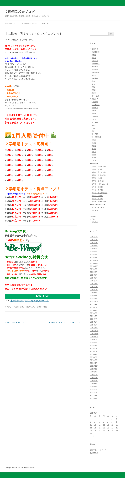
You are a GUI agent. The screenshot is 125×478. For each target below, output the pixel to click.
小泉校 (94, 131)
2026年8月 (94, 237)
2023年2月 (94, 360)
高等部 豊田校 (97, 199)
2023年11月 (94, 334)
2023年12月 (94, 331)
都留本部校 (95, 52)
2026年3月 (94, 251)
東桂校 (94, 55)
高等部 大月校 (97, 169)
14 (108, 425)
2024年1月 (94, 328)
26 (99, 431)
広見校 (94, 119)
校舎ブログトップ (11, 23)
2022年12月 (94, 366)
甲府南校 (95, 78)
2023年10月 (94, 337)
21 (108, 428)
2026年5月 (94, 246)
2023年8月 (94, 342)
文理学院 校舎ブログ (20, 12)
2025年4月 (94, 284)
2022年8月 (94, 378)
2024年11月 (94, 298)
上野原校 (95, 61)
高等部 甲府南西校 (99, 175)
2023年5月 (94, 351)
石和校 (94, 90)
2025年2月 (94, 290)
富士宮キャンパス (98, 207)
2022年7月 (94, 381)
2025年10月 (94, 266)
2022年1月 (94, 398)
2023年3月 (94, 357)
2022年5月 (94, 386)
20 (104, 428)
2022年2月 (94, 395)
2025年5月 (94, 281)
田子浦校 (95, 116)
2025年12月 (94, 260)
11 (95, 425)
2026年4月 (94, 249)
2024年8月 (94, 307)
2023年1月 (94, 363)
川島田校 (95, 222)
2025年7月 (94, 275)
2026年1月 (94, 257)
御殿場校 (95, 102)
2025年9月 (94, 269)
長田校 (94, 143)
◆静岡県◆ (94, 99)
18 (95, 428)
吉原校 (94, 113)
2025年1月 (94, 293)
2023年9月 (94, 340)
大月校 (94, 58)
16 (117, 425)
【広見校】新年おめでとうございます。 (63, 322)
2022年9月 (94, 375)
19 (99, 428)
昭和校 (94, 87)
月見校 (94, 160)
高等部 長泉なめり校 (100, 184)
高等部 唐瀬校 (97, 196)
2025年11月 (94, 263)
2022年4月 (94, 389)
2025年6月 (94, 278)
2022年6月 (94, 384)
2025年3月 (94, 287)
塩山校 (94, 84)
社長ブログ (45, 23)
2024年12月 (94, 295)
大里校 (16, 307)
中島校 (94, 128)
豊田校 (94, 149)
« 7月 (92, 436)
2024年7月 (94, 310)
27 (104, 431)
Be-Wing (93, 216)
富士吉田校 (95, 64)
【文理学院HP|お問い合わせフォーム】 (29, 300)
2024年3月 (94, 322)
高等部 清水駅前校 (99, 202)
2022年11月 (94, 369)
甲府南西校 (95, 72)
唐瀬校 (94, 140)
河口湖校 (95, 69)
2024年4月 (94, 319)
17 (91, 428)
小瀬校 (94, 81)
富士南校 (95, 122)
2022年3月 (94, 392)
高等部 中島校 (97, 190)
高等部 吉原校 (97, 187)
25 (95, 431)
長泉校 (94, 111)
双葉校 (94, 93)
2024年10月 (94, 301)
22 (112, 428)
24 (91, 431)
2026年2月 (94, 254)
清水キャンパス (97, 210)
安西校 (94, 155)
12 (99, 425)
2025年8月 (94, 272)
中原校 (94, 146)
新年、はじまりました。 (15, 322)
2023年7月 (94, 345)
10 (91, 425)
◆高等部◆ (94, 163)
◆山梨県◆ (94, 49)
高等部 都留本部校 (99, 166)
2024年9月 (94, 304)
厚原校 (94, 125)
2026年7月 (94, 240)
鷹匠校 (94, 158)
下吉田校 (95, 67)
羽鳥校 (94, 152)
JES (91, 213)
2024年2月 (94, 325)
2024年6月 (94, 313)
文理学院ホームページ (29, 23)
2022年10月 (94, 372)
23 (117, 428)
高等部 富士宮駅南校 (99, 193)
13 (104, 425)
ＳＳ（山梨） (96, 96)
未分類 (92, 219)
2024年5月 (94, 316)
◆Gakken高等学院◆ (97, 204)
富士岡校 (95, 108)
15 (112, 425)
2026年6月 (94, 243)
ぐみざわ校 (95, 105)
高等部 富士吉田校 (99, 172)
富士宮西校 (95, 134)
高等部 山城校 (97, 178)
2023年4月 (94, 354)
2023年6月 (94, 348)
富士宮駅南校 (96, 137)
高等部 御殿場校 (98, 181)
